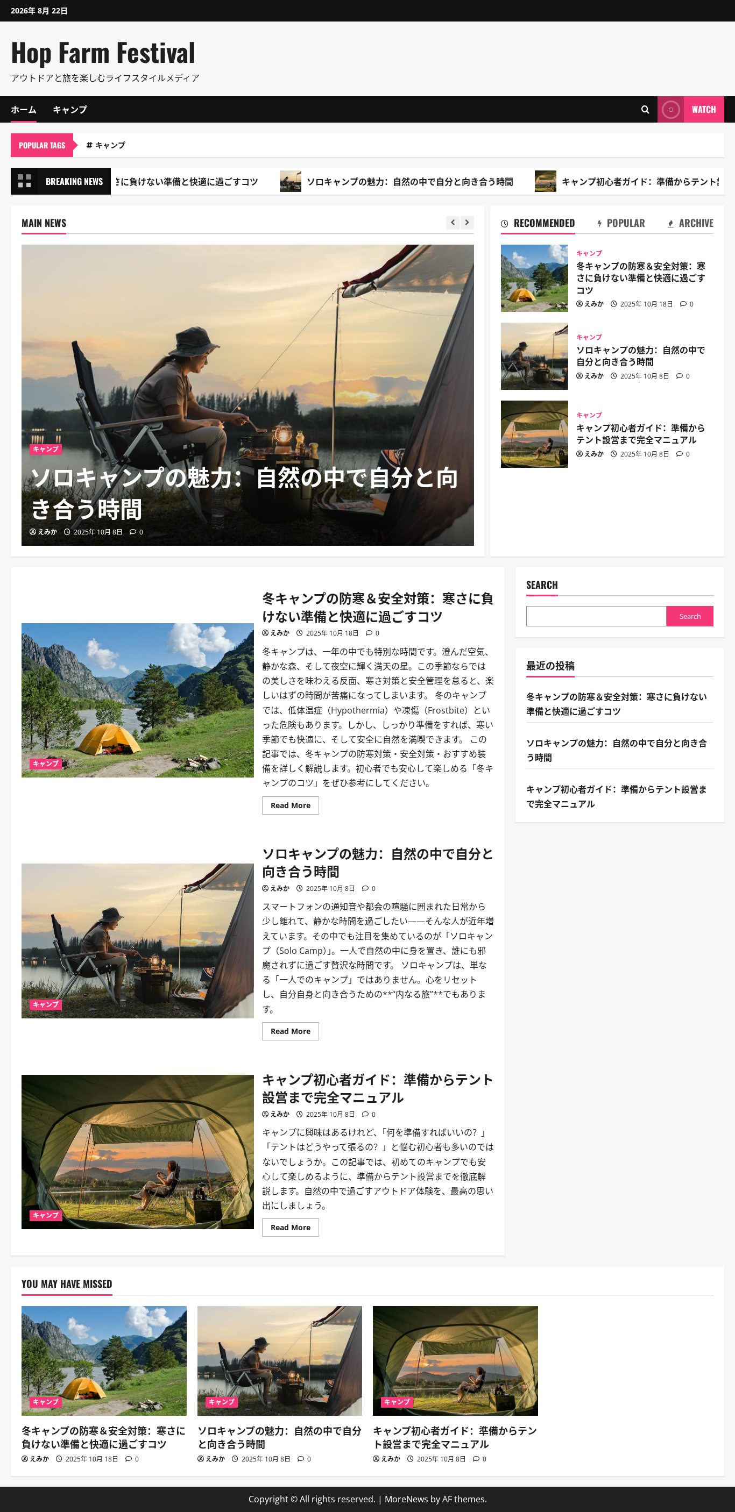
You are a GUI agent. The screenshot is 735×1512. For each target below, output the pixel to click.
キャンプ (70, 109)
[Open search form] (645, 109)
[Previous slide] (453, 223)
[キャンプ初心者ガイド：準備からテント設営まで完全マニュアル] (455, 1361)
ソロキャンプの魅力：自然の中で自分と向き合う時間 (369, 181)
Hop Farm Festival (103, 51)
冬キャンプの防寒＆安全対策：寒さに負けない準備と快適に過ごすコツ (534, 278)
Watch (704, 109)
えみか (47, 532)
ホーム (24, 109)
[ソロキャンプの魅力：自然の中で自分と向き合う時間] (248, 395)
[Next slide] (467, 223)
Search (542, 584)
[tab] (538, 224)
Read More (295, 807)
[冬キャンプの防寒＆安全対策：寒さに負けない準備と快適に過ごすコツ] (104, 1361)
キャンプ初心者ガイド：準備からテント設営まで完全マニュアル (534, 434)
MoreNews (406, 1499)
